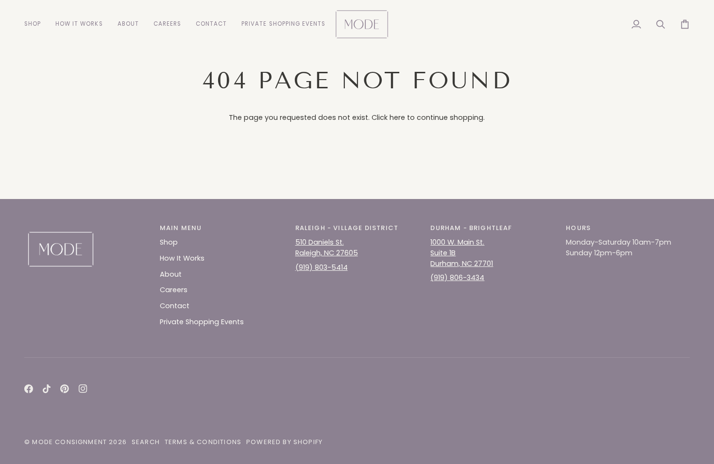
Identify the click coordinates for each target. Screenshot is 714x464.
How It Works (182, 258)
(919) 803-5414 (321, 267)
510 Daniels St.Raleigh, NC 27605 (326, 247)
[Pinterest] (64, 388)
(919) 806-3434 (457, 277)
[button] (36, 24)
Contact (174, 306)
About (171, 274)
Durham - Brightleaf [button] (471, 227)
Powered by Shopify (284, 442)
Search (146, 442)
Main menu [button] (181, 227)
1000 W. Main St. (457, 242)
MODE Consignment (69, 442)
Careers (173, 290)
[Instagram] (83, 388)
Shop (169, 242)
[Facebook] (28, 388)
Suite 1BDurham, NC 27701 (461, 258)
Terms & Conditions (203, 442)
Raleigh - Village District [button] (346, 227)
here (397, 117)
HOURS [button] (578, 227)
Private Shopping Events (202, 322)
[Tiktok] (47, 388)
